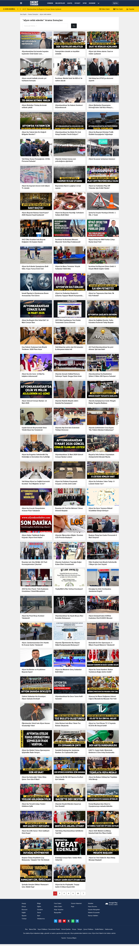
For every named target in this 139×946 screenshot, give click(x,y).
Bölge (39, 903)
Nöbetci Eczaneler (94, 912)
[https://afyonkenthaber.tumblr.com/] (68, 921)
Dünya (24, 906)
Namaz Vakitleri (93, 915)
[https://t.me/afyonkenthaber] (77, 921)
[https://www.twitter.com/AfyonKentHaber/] (55, 921)
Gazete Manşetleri (94, 909)
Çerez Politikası (88, 929)
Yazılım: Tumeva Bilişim (68, 938)
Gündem (50, 3)
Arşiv (72, 906)
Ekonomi (92, 3)
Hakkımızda (109, 929)
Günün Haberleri (76, 903)
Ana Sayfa (23, 14)
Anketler (90, 903)
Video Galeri (105, 9)
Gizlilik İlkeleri (99, 929)
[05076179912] (72, 921)
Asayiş (69, 3)
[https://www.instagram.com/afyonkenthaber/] (59, 921)
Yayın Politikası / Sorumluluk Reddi (49, 929)
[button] (20, 9)
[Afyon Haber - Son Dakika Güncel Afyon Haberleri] (34, 3)
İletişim (80, 929)
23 (78, 893)
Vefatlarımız (41, 918)
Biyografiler (57, 912)
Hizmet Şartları (66, 929)
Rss (26, 929)
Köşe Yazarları (58, 909)
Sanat (39, 912)
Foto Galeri (119, 9)
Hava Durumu (92, 906)
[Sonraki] (83, 893)
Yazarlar (131, 9)
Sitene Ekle (32, 929)
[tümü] (98, 3)
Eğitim (39, 906)
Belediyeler (60, 3)
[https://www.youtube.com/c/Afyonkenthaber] (64, 921)
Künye (74, 929)
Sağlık (24, 912)
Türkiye (24, 918)
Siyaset (77, 3)
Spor (84, 3)
